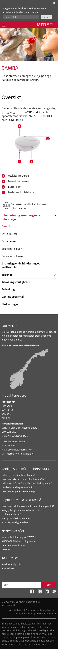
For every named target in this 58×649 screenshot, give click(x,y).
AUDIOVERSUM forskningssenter (19, 541)
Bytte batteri (9, 234)
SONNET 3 (7, 409)
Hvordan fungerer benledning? (18, 491)
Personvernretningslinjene (40, 610)
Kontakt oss (8, 568)
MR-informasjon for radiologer (18, 453)
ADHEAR (6, 417)
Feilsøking (8, 289)
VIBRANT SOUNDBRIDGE (15, 435)
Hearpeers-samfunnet (13, 545)
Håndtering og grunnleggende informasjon (21, 217)
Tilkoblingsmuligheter (16, 282)
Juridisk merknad (24, 613)
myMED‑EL (7, 549)
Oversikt (7, 226)
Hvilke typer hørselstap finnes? (18, 475)
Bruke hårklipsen (12, 249)
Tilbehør (7, 274)
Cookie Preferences (46, 613)
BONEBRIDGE (9, 431)
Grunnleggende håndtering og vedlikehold (21, 265)
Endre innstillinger (13, 256)
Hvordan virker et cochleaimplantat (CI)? (23, 479)
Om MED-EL (10, 326)
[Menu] (3, 24)
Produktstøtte (9, 445)
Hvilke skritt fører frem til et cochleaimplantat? (27, 483)
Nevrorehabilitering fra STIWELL (19, 537)
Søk (49, 584)
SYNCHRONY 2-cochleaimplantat (19, 427)
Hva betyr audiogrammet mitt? (18, 487)
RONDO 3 (7, 405)
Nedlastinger (10, 304)
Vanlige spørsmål (13, 296)
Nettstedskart (16, 610)
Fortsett (46, 17)
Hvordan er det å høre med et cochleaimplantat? (28, 506)
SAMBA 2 (6, 413)
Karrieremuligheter (12, 564)
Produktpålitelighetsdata (15, 522)
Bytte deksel (9, 241)
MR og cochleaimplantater (16, 518)
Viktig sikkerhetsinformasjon (17, 449)
